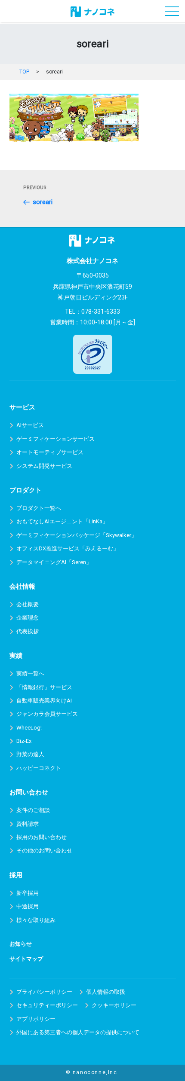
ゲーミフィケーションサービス (55, 439)
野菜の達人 (30, 754)
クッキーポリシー (114, 1005)
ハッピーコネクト (38, 768)
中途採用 (27, 906)
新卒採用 (27, 893)
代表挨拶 (27, 631)
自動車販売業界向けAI (44, 700)
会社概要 (27, 604)
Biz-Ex (23, 741)
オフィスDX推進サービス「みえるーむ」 (67, 548)
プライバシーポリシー (44, 992)
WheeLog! (29, 727)
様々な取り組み (36, 920)
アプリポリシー (36, 1019)
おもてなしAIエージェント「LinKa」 (62, 521)
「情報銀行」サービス (44, 687)
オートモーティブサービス (49, 452)
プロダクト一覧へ (38, 508)
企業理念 (27, 617)
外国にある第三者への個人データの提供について (77, 1032)
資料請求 (27, 824)
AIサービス (30, 425)
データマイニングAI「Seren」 (54, 562)
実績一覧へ (30, 673)
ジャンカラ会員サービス (47, 714)
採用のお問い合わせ (41, 837)
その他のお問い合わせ (44, 850)
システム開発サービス (44, 466)
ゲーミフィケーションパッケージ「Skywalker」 (76, 535)
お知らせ (20, 944)
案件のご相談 (33, 810)
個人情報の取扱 (105, 992)
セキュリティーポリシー (47, 1005)
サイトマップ (26, 959)
